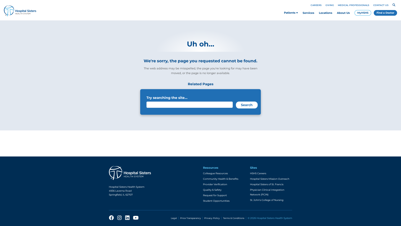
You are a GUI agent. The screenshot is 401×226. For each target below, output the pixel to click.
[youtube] (135, 218)
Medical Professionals (353, 5)
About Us (343, 12)
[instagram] (119, 218)
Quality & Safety (212, 189)
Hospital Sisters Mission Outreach (269, 178)
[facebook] (111, 218)
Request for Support (215, 195)
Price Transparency (190, 218)
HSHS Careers (258, 173)
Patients (290, 12)
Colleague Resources (215, 173)
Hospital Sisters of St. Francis (266, 184)
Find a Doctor (385, 12)
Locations (325, 12)
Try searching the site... (166, 98)
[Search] (394, 5)
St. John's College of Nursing (266, 200)
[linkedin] (127, 218)
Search (247, 105)
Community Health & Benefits (220, 178)
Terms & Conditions (233, 218)
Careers (316, 5)
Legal (174, 218)
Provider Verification (215, 184)
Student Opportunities (216, 200)
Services (308, 12)
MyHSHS (362, 12)
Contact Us (380, 5)
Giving (329, 5)
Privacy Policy (212, 218)
